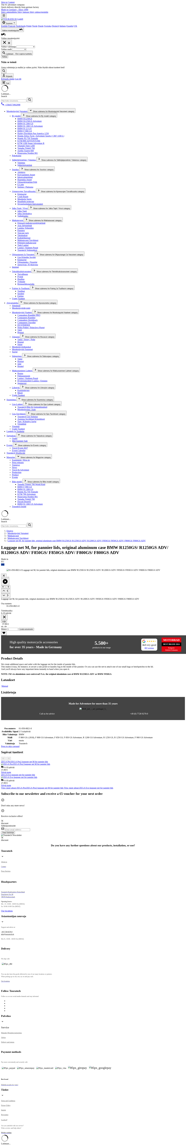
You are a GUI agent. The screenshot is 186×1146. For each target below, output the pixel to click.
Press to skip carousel (10, 746)
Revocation (4, 1115)
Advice (3, 1037)
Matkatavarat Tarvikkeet (18, 538)
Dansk (41, 26)
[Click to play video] (5, 581)
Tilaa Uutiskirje (8, 833)
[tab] (32, 788)
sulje (4, 621)
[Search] (4, 71)
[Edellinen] (3, 587)
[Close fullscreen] (4, 576)
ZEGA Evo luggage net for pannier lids (18, 775)
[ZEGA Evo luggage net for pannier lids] (19, 777)
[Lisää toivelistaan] (4, 633)
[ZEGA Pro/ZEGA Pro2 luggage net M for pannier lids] (25, 764)
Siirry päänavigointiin (39, 12)
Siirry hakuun (23, 12)
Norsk (34, 26)
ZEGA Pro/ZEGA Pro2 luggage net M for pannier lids (24, 761)
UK (75, 26)
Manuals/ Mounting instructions (11, 1033)
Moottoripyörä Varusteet (18, 533)
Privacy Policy (5, 1105)
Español (69, 26)
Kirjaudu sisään (7, 79)
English (4, 26)
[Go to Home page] (12, 19)
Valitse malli (6, 49)
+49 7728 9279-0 (6, 932)
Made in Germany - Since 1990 (14, 9)
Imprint (3, 1110)
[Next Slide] (8, 758)
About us (4, 862)
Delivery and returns (7, 1042)
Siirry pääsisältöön (9, 12)
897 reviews (149, 648)
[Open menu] (4, 15)
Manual (4, 686)
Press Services (5, 871)
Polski (29, 26)
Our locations (7, 911)
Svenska (47, 26)
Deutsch (55, 26)
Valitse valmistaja (8, 47)
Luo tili (18, 79)
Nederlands (21, 26)
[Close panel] (4, 617)
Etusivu (10, 531)
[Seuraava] (8, 587)
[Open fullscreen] (8, 577)
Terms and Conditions (8, 1101)
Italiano (63, 26)
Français (11, 26)
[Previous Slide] (3, 758)
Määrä (4, 629)
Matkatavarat (13, 536)
